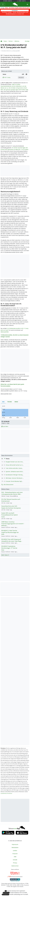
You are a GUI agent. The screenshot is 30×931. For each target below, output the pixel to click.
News (5, 41)
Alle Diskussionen (8, 484)
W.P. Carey (7, 77)
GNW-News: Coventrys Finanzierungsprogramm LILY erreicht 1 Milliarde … (12, 523)
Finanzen (15, 853)
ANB (15, 856)
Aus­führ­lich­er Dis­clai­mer (6, 793)
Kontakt (15, 860)
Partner (11, 41)
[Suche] (27, 4)
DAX (8, 1)
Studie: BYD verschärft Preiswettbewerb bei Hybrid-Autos (9, 515)
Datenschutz (15, 866)
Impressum (15, 844)
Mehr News (4, 555)
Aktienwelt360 (17, 41)
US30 (22, 1)
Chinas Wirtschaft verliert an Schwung (16, 465)
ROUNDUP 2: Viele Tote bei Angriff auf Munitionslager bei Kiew (10, 532)
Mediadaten (15, 847)
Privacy (15, 863)
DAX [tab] (3, 401)
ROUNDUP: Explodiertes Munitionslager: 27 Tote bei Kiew (9, 548)
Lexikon (15, 850)
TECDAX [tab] (9, 401)
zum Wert (5, 426)
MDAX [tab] (16, 401)
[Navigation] (3, 4)
